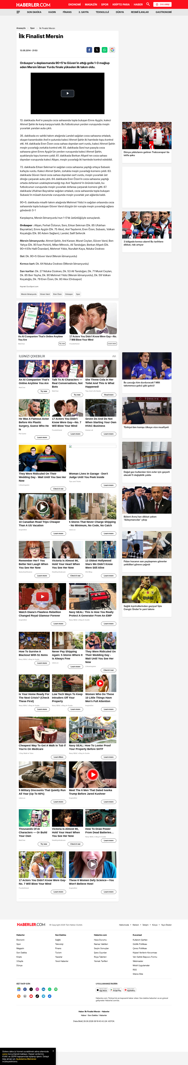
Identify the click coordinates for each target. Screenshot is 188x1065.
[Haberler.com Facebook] (25, 989)
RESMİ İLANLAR (140, 12)
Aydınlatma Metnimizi (26, 1059)
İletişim (145, 925)
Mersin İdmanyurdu (29, 294)
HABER (138, 4)
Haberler (20, 935)
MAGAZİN (91, 4)
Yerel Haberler (61, 961)
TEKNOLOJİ (102, 12)
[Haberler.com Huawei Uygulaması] (130, 990)
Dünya (19, 965)
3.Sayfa (19, 961)
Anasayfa (21, 28)
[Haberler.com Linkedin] (43, 989)
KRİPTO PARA (121, 4)
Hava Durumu (100, 939)
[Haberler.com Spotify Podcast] (55, 989)
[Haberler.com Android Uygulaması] (116, 990)
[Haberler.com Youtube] (31, 996)
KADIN (52, 12)
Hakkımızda (124, 925)
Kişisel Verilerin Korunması (145, 952)
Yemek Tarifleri (101, 961)
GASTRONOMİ (164, 12)
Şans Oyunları (100, 952)
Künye (154, 925)
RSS (135, 969)
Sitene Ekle (138, 974)
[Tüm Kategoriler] (18, 12)
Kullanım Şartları (140, 939)
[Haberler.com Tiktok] (37, 996)
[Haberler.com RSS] (18, 996)
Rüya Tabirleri (100, 957)
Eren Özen (57, 294)
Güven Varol (45, 294)
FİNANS (67, 12)
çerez (5, 1054)
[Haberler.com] (31, 924)
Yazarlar (58, 957)
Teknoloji (59, 944)
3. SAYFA (84, 12)
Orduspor (69, 294)
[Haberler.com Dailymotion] (49, 996)
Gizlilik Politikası (140, 944)
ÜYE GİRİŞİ (164, 4)
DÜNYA (120, 12)
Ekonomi (20, 939)
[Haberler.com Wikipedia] (25, 996)
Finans (58, 948)
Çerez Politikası (140, 948)
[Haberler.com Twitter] (31, 989)
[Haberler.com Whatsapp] (49, 989)
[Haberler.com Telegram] (43, 996)
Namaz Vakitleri (101, 944)
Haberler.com (100, 935)
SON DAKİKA (34, 12)
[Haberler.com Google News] (18, 989)
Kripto (19, 957)
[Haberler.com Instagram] (37, 989)
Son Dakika (21, 952)
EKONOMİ (74, 4)
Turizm (58, 952)
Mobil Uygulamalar (141, 965)
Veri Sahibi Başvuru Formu (145, 957)
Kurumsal (137, 935)
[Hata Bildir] (78, 1021)
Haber (83, 1015)
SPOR (104, 4)
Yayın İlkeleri (166, 925)
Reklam (136, 925)
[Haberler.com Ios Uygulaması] (102, 990)
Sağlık (58, 939)
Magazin (20, 948)
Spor (32, 28)
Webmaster (138, 961)
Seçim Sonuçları (101, 948)
